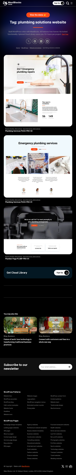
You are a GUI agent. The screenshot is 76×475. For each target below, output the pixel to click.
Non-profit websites (57, 437)
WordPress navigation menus (36, 402)
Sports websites (56, 446)
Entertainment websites (34, 446)
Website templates (35, 48)
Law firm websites (56, 434)
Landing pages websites (11, 428)
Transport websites (57, 452)
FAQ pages (7, 446)
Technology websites (57, 449)
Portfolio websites (56, 443)
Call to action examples (11, 405)
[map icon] (70, 466)
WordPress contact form (58, 396)
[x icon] (28, 41)
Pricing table (31, 408)
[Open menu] (71, 3)
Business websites (33, 434)
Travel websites (55, 455)
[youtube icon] (66, 466)
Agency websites (32, 424)
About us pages (9, 434)
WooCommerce (55, 408)
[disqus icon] (35, 41)
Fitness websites (32, 458)
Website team (55, 402)
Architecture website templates (37, 428)
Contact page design (10, 437)
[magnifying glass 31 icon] (41, 41)
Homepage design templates (13, 424)
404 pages (7, 431)
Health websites (56, 428)
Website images (32, 396)
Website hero (8, 396)
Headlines (7, 411)
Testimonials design (57, 405)
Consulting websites (33, 440)
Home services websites (58, 431)
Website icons (8, 414)
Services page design (10, 440)
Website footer (8, 408)
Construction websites (34, 437)
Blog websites (8, 443)
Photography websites (58, 440)
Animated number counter (35, 405)
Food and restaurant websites (60, 424)
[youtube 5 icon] (47, 41)
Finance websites (32, 455)
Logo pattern (31, 399)
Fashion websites (32, 452)
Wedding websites (56, 458)
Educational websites (33, 443)
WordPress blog (9, 402)
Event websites (32, 449)
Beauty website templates (35, 431)
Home (18, 48)
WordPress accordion (10, 399)
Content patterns (56, 399)
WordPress (24, 48)
